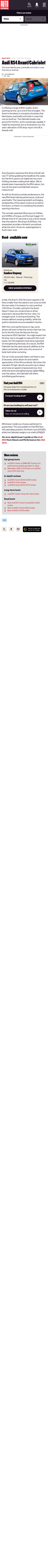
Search (29, 6)
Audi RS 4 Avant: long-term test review (23, 494)
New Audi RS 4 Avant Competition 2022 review (23, 504)
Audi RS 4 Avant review (16, 482)
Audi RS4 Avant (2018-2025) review (21, 480)
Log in (37, 6)
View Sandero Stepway (20, 288)
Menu (44, 6)
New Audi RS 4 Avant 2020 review (21, 508)
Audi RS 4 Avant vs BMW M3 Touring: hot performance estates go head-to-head (24, 464)
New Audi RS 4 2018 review (18, 510)
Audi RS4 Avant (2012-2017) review (21, 485)
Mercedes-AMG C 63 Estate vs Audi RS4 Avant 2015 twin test (24, 469)
